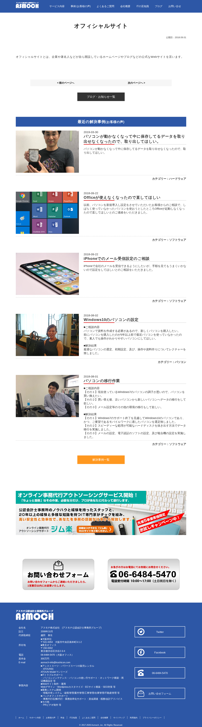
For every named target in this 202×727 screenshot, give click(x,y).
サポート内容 (35, 718)
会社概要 (125, 6)
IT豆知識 (73, 718)
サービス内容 (57, 6)
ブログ (158, 6)
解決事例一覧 (101, 459)
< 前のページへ (65, 82)
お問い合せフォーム (160, 693)
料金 (62, 718)
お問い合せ (174, 6)
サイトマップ (119, 718)
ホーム (21, 718)
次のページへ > (136, 82)
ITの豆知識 (143, 6)
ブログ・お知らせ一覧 (101, 96)
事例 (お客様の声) (81, 6)
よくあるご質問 (105, 6)
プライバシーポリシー (152, 718)
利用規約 (133, 718)
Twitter (160, 632)
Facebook (160, 652)
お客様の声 (50, 718)
